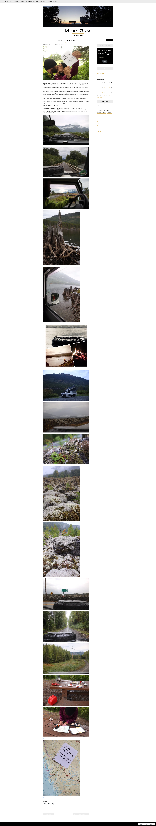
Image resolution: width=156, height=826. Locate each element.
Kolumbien (99, 112)
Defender (99, 105)
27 (104, 95)
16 (111, 90)
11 (100, 90)
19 (102, 92)
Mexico (104, 112)
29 (109, 95)
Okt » (101, 97)
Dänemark (99, 110)
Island (22, 1)
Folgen (104, 61)
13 (104, 90)
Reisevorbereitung (100, 114)
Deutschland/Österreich (102, 108)
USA (106, 114)
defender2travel (78, 30)
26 (102, 95)
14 (107, 90)
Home (6, 1)
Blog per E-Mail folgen (105, 45)
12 (102, 90)
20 (104, 92)
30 (111, 95)
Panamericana (43, 1)
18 (100, 92)
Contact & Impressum (52, 1)
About (11, 1)
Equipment (17, 1)
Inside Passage (49, 814)
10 (97, 90)
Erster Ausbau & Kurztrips (32, 1)
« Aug (98, 97)
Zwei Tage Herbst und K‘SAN (80, 814)
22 (109, 92)
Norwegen (109, 112)
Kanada (61, 44)
